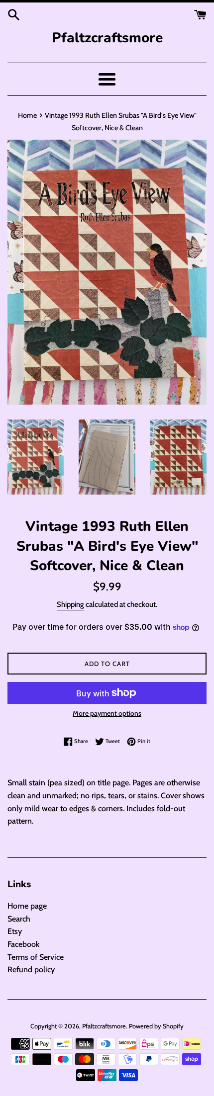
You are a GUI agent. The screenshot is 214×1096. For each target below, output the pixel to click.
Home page (27, 906)
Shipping (70, 604)
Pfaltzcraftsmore (107, 37)
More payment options (107, 713)
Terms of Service (35, 957)
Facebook (23, 944)
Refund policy (31, 969)
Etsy (14, 931)
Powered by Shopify (156, 1026)
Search (18, 919)
